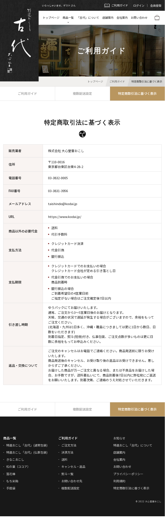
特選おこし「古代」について (132, 445)
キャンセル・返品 (73, 466)
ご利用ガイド (27, 93)
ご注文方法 (68, 445)
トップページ (51, 18)
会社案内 (122, 18)
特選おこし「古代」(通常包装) (26, 445)
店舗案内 (108, 18)
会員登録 (155, 5)
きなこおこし (15, 459)
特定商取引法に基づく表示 (131, 488)
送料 (64, 459)
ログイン (138, 5)
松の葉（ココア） (18, 466)
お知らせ (119, 438)
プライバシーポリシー (128, 474)
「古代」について (88, 18)
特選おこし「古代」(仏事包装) (26, 452)
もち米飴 (12, 481)
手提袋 (10, 488)
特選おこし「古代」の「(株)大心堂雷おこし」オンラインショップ (19, 41)
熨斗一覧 (67, 474)
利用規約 (119, 481)
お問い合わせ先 (71, 481)
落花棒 (10, 474)
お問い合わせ (139, 18)
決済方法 (67, 452)
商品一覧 (68, 18)
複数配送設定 (82, 93)
